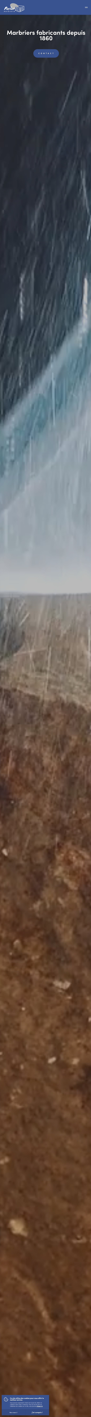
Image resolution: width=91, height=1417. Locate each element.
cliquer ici (40, 1406)
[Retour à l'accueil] (14, 7)
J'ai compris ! (37, 1412)
